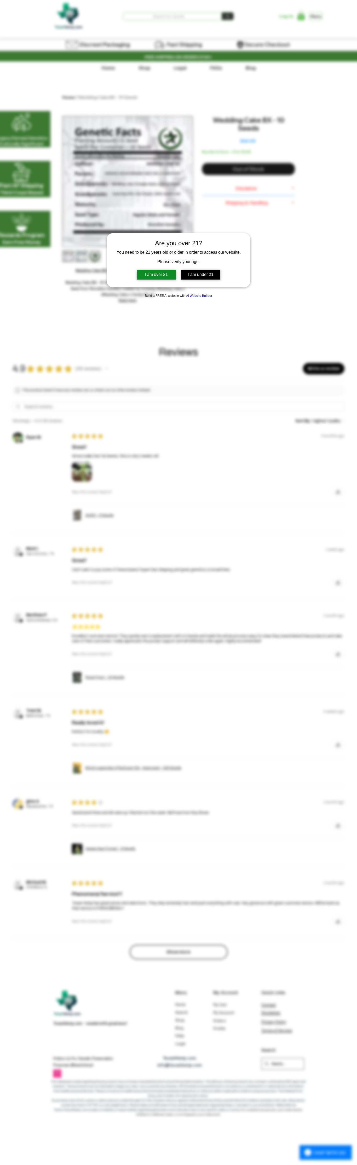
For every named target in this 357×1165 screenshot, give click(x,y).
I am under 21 (201, 274)
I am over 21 (156, 274)
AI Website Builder (199, 296)
